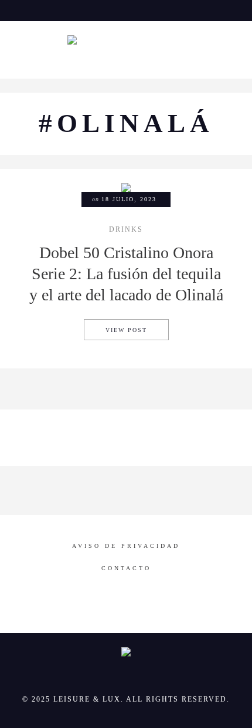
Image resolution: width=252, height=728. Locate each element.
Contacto (126, 568)
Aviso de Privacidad (126, 546)
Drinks (126, 229)
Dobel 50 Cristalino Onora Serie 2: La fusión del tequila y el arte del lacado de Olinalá (126, 273)
